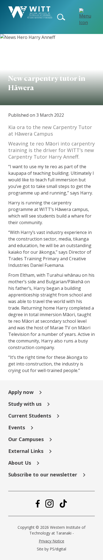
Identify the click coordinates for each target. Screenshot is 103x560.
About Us (19, 462)
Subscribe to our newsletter (42, 474)
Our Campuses (26, 439)
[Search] (61, 17)
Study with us (24, 404)
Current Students (29, 415)
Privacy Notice (51, 541)
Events (16, 427)
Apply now (21, 392)
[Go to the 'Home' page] (30, 12)
